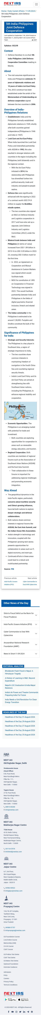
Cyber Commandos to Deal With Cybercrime (30, 583)
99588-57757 (10, 927)
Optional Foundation (11, 964)
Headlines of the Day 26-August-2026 (20, 730)
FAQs (5, 975)
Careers (6, 978)
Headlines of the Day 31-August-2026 (20, 717)
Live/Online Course (10, 940)
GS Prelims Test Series (11, 954)
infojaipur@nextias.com (13, 891)
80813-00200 (10, 807)
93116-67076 (10, 849)
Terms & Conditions (10, 985)
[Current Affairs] (12, 3)
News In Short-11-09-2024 (14, 654)
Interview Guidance (10, 967)
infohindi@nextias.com (13, 852)
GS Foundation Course (12, 937)
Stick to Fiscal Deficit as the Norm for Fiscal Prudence (19, 615)
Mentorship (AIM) (10, 943)
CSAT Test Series (9, 957)
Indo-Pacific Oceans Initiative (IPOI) (10, 583)
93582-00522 (10, 888)
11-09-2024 (30, 11)
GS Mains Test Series (11, 961)
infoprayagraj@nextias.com (15, 930)
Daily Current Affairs (16, 11)
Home (3, 11)
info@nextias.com (11, 810)
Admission (7, 972)
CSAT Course (8, 949)
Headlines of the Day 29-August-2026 (20, 721)
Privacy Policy (8, 982)
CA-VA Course (8, 946)
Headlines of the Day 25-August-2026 (20, 735)
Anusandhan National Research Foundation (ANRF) (16, 644)
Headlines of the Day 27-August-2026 (20, 726)
